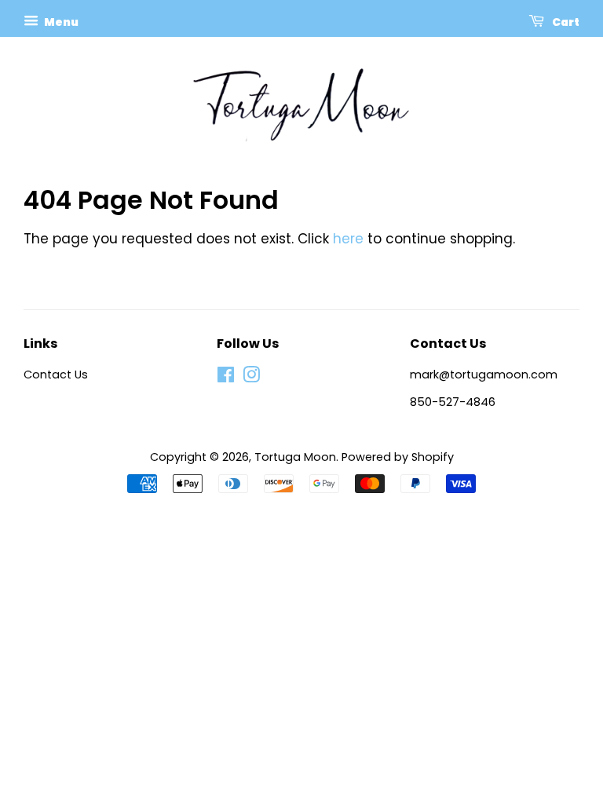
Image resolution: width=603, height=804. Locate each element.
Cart (564, 22)
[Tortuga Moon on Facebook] (226, 378)
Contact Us (56, 374)
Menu (60, 22)
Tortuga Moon (295, 457)
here (348, 238)
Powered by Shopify (398, 457)
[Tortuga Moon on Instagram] (251, 378)
